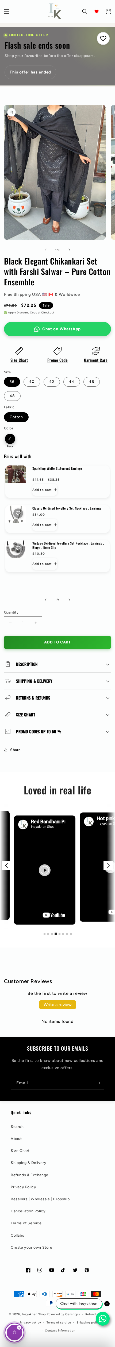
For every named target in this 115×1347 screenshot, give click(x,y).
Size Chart (19, 360)
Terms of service (59, 1322)
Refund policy (95, 1314)
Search (17, 1126)
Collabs (17, 1235)
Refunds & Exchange (29, 1175)
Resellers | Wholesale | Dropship (40, 1199)
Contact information (60, 1330)
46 (91, 381)
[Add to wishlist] (18, 473)
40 (31, 381)
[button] (7, 11)
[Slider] (57, 865)
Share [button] (15, 750)
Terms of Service (26, 1223)
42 (51, 381)
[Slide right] (69, 250)
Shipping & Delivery (28, 1162)
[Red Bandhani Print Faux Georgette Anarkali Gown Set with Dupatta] (34, 870)
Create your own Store (31, 1247)
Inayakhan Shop (34, 1314)
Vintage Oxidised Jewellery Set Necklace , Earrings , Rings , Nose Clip (68, 545)
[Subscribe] (98, 1083)
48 (12, 396)
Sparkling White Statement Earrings (57, 468)
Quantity (11, 612)
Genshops (72, 1314)
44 (71, 381)
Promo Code (57, 360)
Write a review (58, 1004)
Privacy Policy (23, 1187)
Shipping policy (88, 1322)
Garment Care (96, 360)
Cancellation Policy (28, 1211)
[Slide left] (46, 250)
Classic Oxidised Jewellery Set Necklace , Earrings (66, 508)
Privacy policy (30, 1322)
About (16, 1138)
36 (12, 381)
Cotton (16, 417)
